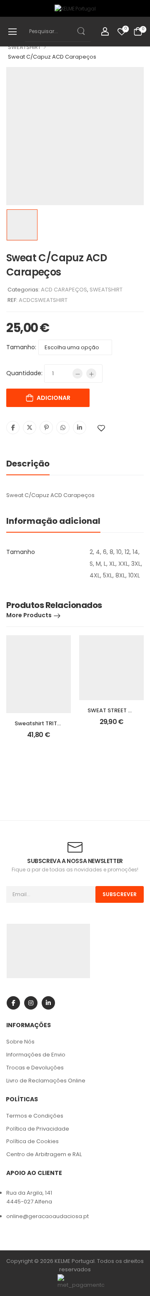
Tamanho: (21, 347)
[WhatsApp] (63, 427)
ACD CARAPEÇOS (64, 290)
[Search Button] (80, 31)
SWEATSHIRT (24, 47)
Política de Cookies (32, 1141)
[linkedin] (48, 1003)
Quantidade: (24, 373)
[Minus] (77, 373)
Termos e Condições (34, 1116)
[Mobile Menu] (12, 31)
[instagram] (31, 1003)
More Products (29, 615)
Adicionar (53, 398)
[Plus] (91, 373)
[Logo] (75, 8)
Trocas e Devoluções (35, 1068)
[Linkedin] (79, 427)
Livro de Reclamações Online (45, 1081)
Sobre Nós (20, 1042)
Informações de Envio (35, 1055)
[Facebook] (13, 427)
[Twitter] (29, 427)
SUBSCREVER (119, 894)
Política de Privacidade (37, 1129)
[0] (138, 31)
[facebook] (13, 1003)
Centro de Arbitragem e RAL (44, 1154)
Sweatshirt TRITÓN (40, 723)
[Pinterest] (46, 427)
